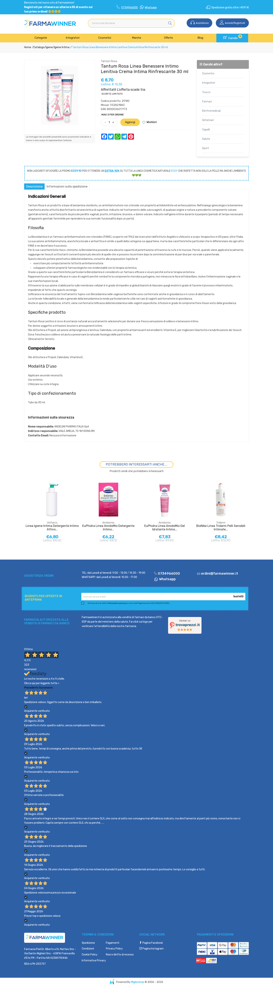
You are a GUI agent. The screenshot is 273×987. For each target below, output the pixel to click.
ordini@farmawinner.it (219, 573)
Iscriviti (238, 596)
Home (27, 47)
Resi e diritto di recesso (120, 954)
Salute (206, 138)
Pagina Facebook (152, 942)
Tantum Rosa (109, 61)
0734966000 (129, 7)
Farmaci (207, 101)
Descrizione (34, 186)
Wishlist (152, 122)
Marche (136, 37)
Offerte (168, 37)
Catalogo (38, 47)
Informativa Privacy (94, 960)
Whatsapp (151, 7)
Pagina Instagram (153, 948)
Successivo (46, 687)
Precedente (31, 687)
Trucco (206, 92)
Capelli (206, 129)
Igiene (49, 47)
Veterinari (208, 120)
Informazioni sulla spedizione (67, 186)
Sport (205, 148)
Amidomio (108, 522)
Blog (200, 37)
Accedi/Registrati (234, 23)
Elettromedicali (211, 110)
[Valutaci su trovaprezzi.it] (185, 625)
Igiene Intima (61, 47)
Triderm (220, 522)
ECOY (174, 170)
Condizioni (88, 948)
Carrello (234, 37)
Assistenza (202, 23)
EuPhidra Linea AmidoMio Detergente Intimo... (108, 527)
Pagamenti (112, 942)
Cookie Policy (90, 954)
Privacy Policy (114, 948)
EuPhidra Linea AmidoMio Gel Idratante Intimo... (164, 527)
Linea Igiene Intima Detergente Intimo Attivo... (52, 527)
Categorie (41, 37)
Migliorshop (137, 982)
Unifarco (52, 522)
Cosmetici (104, 37)
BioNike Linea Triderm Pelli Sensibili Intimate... (220, 527)
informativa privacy (117, 603)
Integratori (72, 37)
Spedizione (88, 942)
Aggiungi (130, 122)
